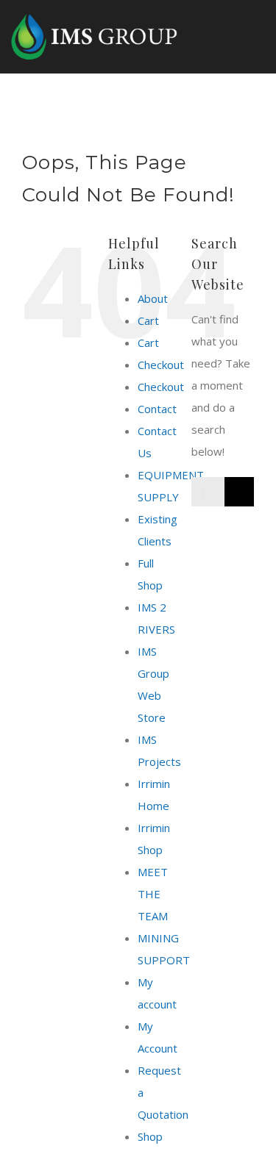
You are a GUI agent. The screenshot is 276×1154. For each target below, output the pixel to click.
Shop (150, 1136)
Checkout (161, 364)
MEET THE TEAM (153, 893)
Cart (148, 320)
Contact (157, 408)
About (153, 298)
